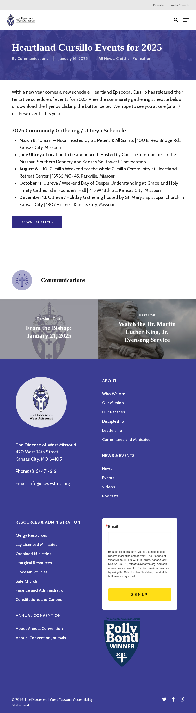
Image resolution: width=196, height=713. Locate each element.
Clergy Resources (31, 535)
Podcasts (110, 496)
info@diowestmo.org (49, 483)
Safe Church (26, 581)
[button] (176, 20)
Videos (108, 487)
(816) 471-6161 (44, 471)
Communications (32, 58)
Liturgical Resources (34, 562)
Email (113, 526)
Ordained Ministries (33, 553)
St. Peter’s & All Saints (112, 140)
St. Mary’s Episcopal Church (152, 197)
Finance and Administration (41, 590)
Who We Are (113, 393)
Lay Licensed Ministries (36, 544)
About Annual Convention (39, 628)
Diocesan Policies (31, 572)
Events (108, 477)
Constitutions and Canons (39, 599)
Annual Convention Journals (41, 637)
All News (106, 58)
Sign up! (139, 594)
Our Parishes (113, 412)
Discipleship (113, 421)
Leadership (112, 430)
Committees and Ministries (126, 439)
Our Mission (113, 402)
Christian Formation (133, 58)
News (107, 468)
